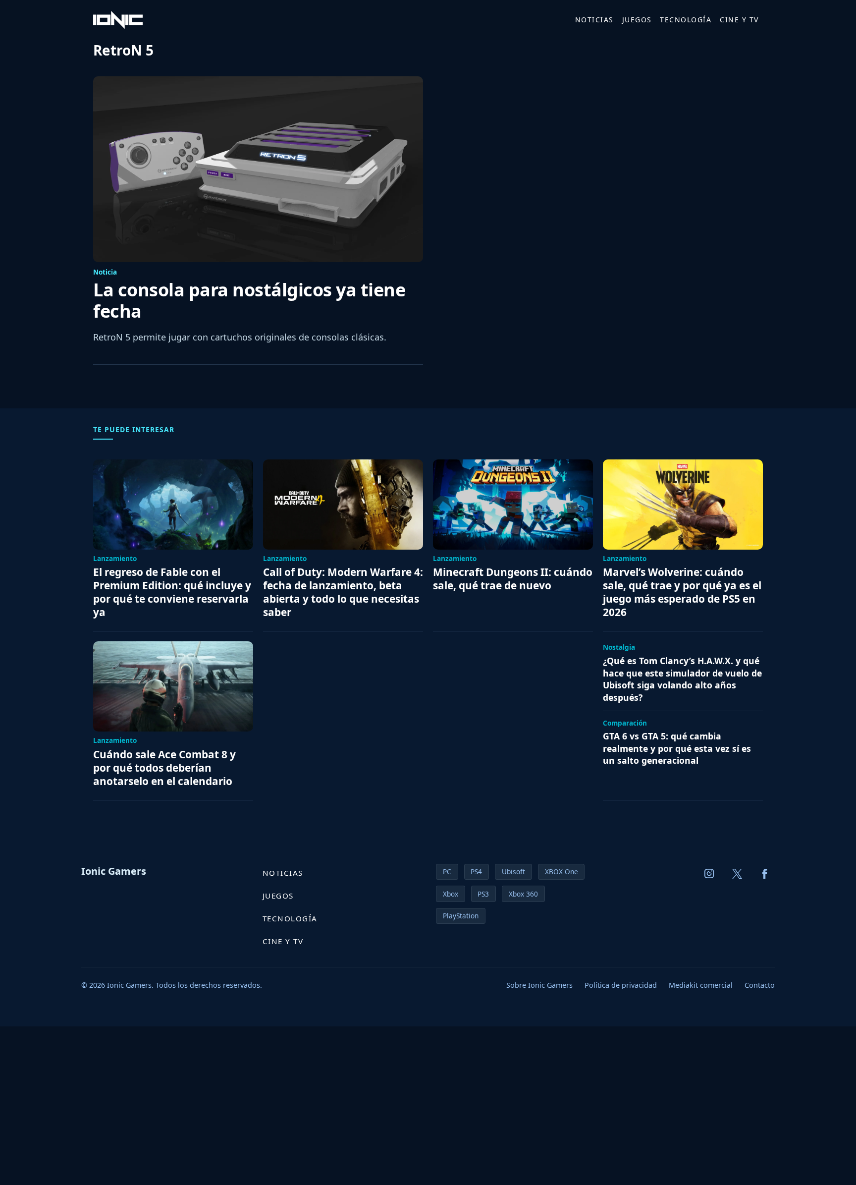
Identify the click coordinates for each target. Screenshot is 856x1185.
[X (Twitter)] (737, 874)
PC (447, 871)
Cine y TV (739, 19)
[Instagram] (709, 874)
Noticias (594, 19)
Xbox (450, 894)
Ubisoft (513, 871)
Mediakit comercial (701, 985)
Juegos (637, 19)
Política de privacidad (621, 985)
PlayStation (461, 915)
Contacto (760, 985)
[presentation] (258, 169)
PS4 (476, 871)
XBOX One (561, 871)
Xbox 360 (523, 894)
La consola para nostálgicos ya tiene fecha (249, 300)
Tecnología (685, 19)
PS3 (483, 894)
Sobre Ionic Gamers (539, 985)
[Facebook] (765, 874)
